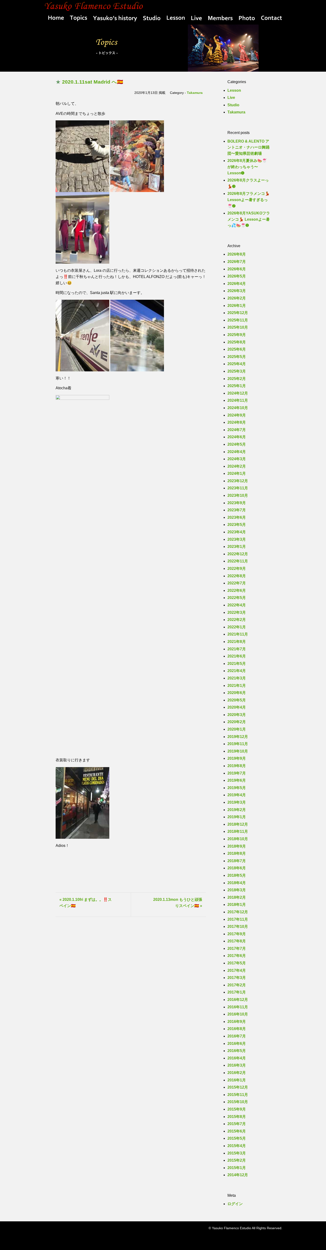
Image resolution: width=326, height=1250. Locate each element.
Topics (78, 19)
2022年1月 (236, 627)
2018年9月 (236, 846)
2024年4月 (236, 452)
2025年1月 (236, 386)
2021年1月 (236, 686)
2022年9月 (236, 568)
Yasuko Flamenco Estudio (163, 6)
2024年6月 (236, 437)
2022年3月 (236, 612)
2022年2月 (236, 620)
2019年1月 (236, 817)
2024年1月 (236, 473)
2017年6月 (236, 956)
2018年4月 (236, 883)
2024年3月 (236, 459)
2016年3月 (236, 1065)
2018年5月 (236, 875)
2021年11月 (237, 634)
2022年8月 (236, 576)
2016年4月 (236, 1058)
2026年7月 (236, 262)
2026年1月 (236, 306)
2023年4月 (236, 532)
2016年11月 (237, 1007)
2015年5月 (236, 1138)
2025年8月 (236, 342)
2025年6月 (236, 349)
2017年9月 (236, 934)
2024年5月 (236, 444)
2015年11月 (237, 1095)
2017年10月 (237, 926)
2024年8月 (236, 422)
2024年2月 (236, 466)
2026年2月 (236, 298)
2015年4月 (236, 1146)
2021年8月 (236, 642)
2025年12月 (237, 313)
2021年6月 (236, 656)
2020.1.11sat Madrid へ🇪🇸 (92, 82)
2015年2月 (236, 1160)
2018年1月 (236, 905)
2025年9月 (236, 335)
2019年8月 (236, 766)
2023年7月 (236, 510)
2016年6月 (236, 1044)
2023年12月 (237, 481)
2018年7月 (236, 861)
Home (55, 19)
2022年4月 (236, 605)
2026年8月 (236, 254)
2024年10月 (237, 408)
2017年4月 (236, 970)
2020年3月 (236, 715)
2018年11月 (237, 831)
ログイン (235, 1204)
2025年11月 (237, 320)
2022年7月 (236, 583)
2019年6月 (236, 780)
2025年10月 (237, 327)
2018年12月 (237, 824)
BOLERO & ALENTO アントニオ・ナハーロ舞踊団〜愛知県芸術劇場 (248, 147)
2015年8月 (236, 1117)
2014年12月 (237, 1175)
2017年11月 (237, 919)
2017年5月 (236, 963)
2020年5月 (236, 700)
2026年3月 (236, 291)
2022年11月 (237, 561)
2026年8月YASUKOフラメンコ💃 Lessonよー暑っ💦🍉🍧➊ (248, 219)
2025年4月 (236, 364)
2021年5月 (236, 664)
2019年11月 (237, 744)
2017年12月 (237, 912)
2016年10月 (237, 1014)
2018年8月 (236, 853)
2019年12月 (237, 737)
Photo (247, 19)
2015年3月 (236, 1153)
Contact (270, 19)
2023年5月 (236, 525)
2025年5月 (236, 357)
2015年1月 (236, 1168)
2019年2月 (236, 810)
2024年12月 (237, 393)
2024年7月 (236, 430)
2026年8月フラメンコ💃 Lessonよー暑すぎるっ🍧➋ (248, 200)
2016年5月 (236, 1051)
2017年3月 (236, 978)
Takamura (195, 93)
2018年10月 (237, 839)
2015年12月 (237, 1087)
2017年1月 (236, 992)
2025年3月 (236, 371)
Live (196, 19)
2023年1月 (236, 547)
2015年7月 (236, 1124)
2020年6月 (236, 693)
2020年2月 (236, 722)
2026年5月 (236, 276)
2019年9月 (236, 758)
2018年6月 (236, 868)
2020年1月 (236, 729)
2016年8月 (236, 1029)
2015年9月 (236, 1109)
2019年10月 (237, 751)
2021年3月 (236, 678)
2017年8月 (236, 941)
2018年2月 (236, 897)
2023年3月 (236, 539)
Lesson (175, 19)
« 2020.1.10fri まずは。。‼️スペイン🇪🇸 (85, 902)
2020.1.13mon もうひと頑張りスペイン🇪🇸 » (177, 902)
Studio (151, 19)
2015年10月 (237, 1102)
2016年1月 (236, 1080)
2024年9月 (236, 415)
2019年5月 (236, 788)
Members (220, 19)
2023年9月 (236, 503)
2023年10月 (237, 495)
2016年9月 (236, 1022)
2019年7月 (236, 773)
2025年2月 (236, 379)
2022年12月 (237, 554)
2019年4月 (236, 795)
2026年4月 (236, 284)
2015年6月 (236, 1131)
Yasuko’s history (115, 19)
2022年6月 (236, 590)
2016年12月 (237, 1000)
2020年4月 (236, 707)
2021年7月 (236, 649)
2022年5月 (236, 598)
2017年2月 (236, 985)
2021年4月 (236, 671)
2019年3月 (236, 802)
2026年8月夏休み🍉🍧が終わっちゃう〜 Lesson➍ (247, 167)
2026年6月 (236, 269)
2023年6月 (236, 517)
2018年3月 (236, 890)
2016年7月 (236, 1036)
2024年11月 (237, 400)
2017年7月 (236, 948)
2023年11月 (237, 488)
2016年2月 (236, 1073)
